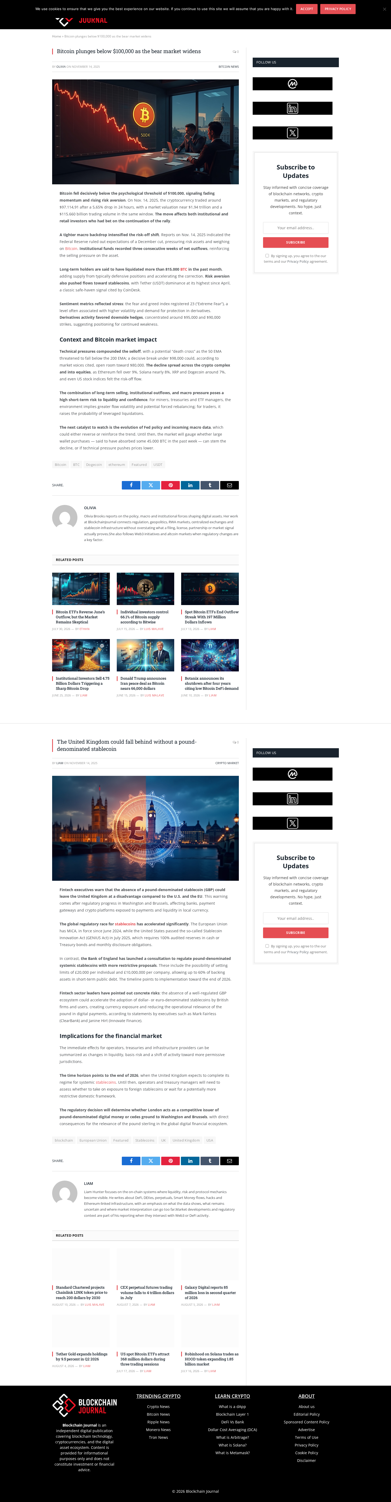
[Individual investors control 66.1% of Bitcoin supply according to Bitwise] (145, 589)
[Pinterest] (33, 248)
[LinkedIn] (33, 234)
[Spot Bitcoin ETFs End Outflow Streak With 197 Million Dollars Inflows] (210, 589)
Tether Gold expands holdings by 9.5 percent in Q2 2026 (81, 1356)
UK (163, 1140)
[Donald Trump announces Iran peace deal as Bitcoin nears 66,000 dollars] (145, 655)
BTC (183, 269)
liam (212, 629)
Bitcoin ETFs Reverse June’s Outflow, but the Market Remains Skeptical (80, 616)
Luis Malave (154, 629)
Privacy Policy (298, 261)
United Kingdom (186, 1140)
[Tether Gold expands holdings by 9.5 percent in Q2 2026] (81, 1331)
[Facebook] (33, 207)
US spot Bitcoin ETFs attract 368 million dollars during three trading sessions (144, 1359)
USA (209, 1140)
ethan (84, 629)
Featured (139, 464)
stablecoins (125, 923)
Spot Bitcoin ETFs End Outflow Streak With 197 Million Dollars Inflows (212, 616)
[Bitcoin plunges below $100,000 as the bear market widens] (145, 131)
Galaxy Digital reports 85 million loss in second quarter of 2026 (210, 1292)
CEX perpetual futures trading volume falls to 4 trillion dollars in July (147, 1292)
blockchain (64, 1140)
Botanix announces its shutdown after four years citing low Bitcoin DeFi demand (212, 683)
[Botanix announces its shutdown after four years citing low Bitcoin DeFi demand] (210, 655)
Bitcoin (71, 248)
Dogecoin (94, 464)
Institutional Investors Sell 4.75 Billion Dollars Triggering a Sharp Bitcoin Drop (82, 683)
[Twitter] (33, 221)
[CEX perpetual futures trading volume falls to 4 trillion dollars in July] (145, 1264)
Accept (307, 9)
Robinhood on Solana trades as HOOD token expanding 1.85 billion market (212, 1359)
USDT (158, 464)
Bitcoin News (229, 67)
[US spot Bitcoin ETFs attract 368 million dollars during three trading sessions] (145, 1331)
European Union (93, 1140)
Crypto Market (227, 763)
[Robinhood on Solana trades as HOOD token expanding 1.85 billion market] (210, 1331)
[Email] (33, 261)
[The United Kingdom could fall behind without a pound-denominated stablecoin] (145, 828)
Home (56, 36)
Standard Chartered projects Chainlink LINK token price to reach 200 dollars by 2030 (81, 1292)
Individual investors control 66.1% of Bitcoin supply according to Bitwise (144, 616)
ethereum (117, 464)
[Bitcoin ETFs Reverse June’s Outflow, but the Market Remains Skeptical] (81, 589)
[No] (384, 9)
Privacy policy (338, 9)
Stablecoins (145, 1140)
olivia (61, 67)
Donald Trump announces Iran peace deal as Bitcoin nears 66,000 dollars (143, 683)
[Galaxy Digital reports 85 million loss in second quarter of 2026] (210, 1264)
